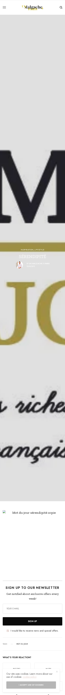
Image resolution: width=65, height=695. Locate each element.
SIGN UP (32, 621)
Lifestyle (39, 250)
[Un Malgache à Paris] (32, 7)
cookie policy (29, 677)
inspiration (27, 250)
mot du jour (22, 644)
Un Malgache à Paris (39, 263)
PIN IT (34, 540)
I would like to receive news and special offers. (34, 631)
